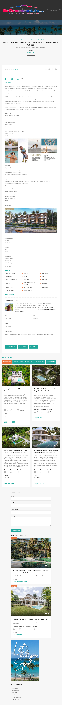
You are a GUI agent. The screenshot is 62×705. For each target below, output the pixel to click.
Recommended (7, 361)
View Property (16, 382)
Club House (9, 276)
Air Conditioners (10, 273)
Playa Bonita (41, 40)
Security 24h (9, 287)
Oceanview (44, 279)
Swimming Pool (28, 287)
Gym (43, 276)
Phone (6, 323)
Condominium (31, 55)
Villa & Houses (15, 699)
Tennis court (45, 287)
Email (33, 315)
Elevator (26, 276)
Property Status (51, 361)
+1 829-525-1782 (48, 307)
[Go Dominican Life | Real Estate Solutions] (24, 18)
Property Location (39, 361)
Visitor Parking (28, 290)
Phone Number (15, 509)
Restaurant (45, 283)
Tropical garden (10, 290)
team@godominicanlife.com (48, 309)
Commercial (15, 688)
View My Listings (19, 311)
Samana (25, 40)
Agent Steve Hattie (11, 300)
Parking (8, 283)
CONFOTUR (15, 692)
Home (19, 40)
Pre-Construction (16, 697)
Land (13, 695)
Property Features (18, 361)
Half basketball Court (11, 279)
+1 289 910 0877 (46, 305)
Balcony (26, 273)
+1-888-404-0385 (46, 303)
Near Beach (27, 279)
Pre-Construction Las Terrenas (29, 283)
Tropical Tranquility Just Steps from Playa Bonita (30, 619)
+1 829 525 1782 (53, 10)
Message (13, 516)
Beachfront (45, 273)
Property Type (28, 361)
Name (6, 315)
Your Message (8, 331)
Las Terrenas (32, 40)
